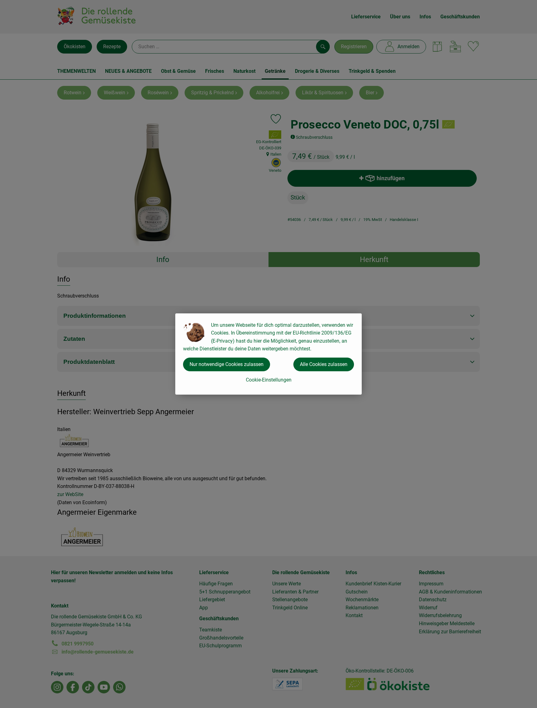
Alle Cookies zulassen (323, 364)
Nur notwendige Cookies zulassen (227, 364)
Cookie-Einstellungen (268, 380)
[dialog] (268, 354)
